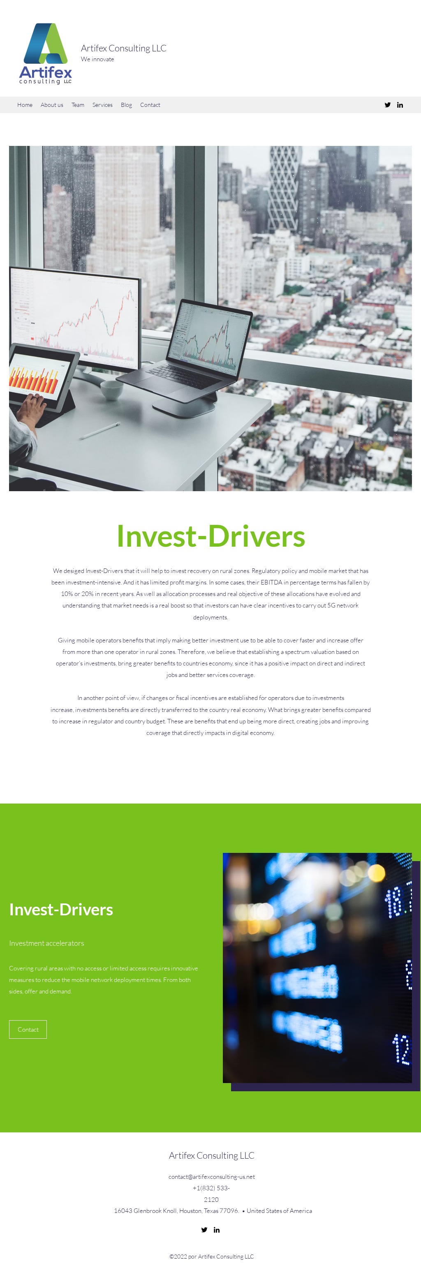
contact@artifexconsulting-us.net (212, 1176)
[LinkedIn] (400, 105)
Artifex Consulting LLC (124, 47)
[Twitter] (388, 105)
